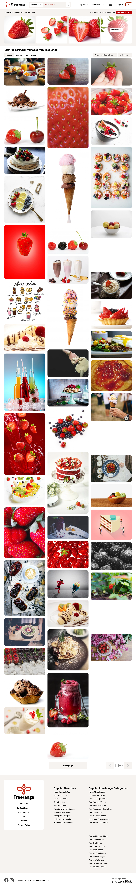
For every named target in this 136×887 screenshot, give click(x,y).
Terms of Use (23, 821)
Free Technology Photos (98, 863)
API (24, 816)
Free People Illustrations (98, 822)
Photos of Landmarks (97, 853)
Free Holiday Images (97, 856)
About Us (24, 804)
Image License (24, 812)
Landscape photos (61, 799)
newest (19, 55)
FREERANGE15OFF (123, 12)
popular (9, 55)
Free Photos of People (97, 802)
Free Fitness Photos (97, 846)
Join (129, 5)
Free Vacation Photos (97, 816)
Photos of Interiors (96, 860)
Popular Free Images (97, 795)
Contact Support (24, 808)
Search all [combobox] (35, 5)
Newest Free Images (97, 792)
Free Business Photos (97, 805)
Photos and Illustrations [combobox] (104, 55)
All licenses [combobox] (124, 55)
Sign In (120, 5)
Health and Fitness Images (99, 819)
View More (115, 30)
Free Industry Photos (97, 867)
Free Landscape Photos (98, 799)
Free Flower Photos (96, 839)
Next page (68, 765)
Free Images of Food (97, 812)
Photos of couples (61, 795)
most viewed (31, 55)
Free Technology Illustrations (100, 809)
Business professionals (63, 822)
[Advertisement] (111, 255)
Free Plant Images (96, 850)
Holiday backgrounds (62, 819)
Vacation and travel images (64, 809)
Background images (62, 816)
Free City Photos (95, 843)
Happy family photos (62, 792)
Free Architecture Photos (99, 836)
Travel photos (59, 802)
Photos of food (60, 805)
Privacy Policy (24, 825)
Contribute (97, 5)
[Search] (68, 4)
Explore (82, 5)
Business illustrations (62, 812)
